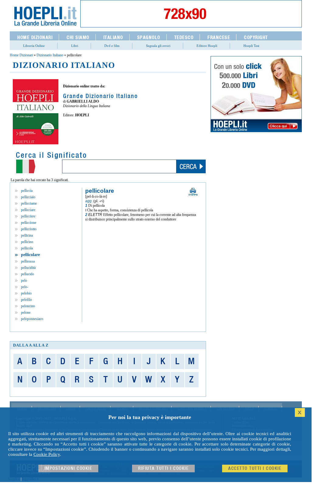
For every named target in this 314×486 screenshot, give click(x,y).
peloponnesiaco (32, 319)
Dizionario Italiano (50, 55)
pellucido (27, 274)
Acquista (84, 128)
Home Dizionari (21, 55)
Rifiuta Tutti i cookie (163, 468)
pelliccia (27, 190)
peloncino (28, 306)
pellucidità (28, 268)
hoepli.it (14, 479)
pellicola (27, 248)
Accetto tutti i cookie (254, 468)
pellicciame (29, 203)
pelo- (24, 287)
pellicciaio (28, 197)
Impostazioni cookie (68, 468)
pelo (24, 280)
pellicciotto (29, 229)
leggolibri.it (30, 479)
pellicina (27, 235)
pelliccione (28, 222)
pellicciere (28, 216)
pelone (25, 312)
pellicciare (28, 210)
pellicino (27, 242)
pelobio (26, 293)
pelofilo (26, 300)
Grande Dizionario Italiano (100, 96)
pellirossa (28, 261)
